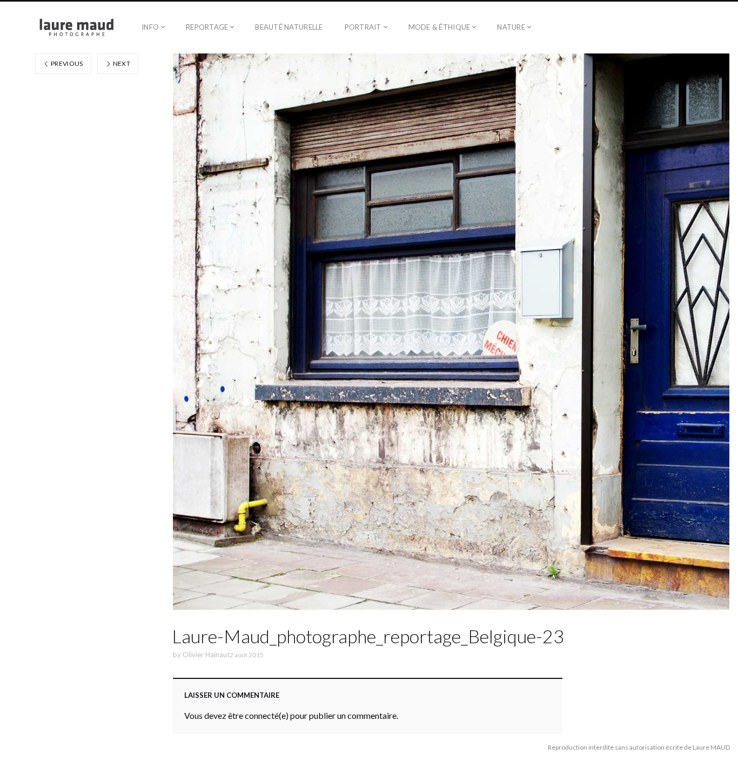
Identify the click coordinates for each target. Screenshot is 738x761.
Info (150, 27)
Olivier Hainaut (206, 654)
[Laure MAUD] (65, 27)
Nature (511, 27)
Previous (66, 63)
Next (120, 63)
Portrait (363, 27)
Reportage (207, 27)
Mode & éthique (439, 27)
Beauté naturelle (289, 27)
